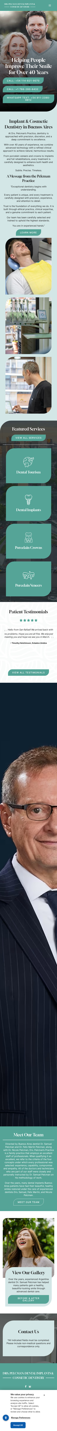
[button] (28, 98)
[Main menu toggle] (50, 5)
